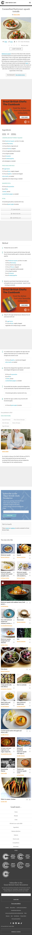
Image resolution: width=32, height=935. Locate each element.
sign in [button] (7, 528)
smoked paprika (10, 158)
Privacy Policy (23, 915)
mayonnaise (11, 186)
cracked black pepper (7, 194)
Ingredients (16, 827)
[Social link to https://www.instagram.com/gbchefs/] (16, 923)
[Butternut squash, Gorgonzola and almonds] (8, 632)
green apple (11, 204)
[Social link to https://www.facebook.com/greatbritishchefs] (10, 923)
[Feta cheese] (16, 657)
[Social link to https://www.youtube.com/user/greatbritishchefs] (18, 923)
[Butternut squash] (8, 548)
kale (9, 171)
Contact (7, 907)
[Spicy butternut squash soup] (24, 696)
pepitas (10, 173)
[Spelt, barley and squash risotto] (8, 696)
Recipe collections (16, 831)
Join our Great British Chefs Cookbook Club (14, 913)
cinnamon (8, 156)
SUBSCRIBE (10, 515)
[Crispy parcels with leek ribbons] (8, 678)
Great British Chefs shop (16, 910)
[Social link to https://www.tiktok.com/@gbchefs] (21, 923)
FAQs (25, 913)
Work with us (12, 907)
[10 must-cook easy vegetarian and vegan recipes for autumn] (8, 742)
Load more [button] (15, 807)
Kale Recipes (5, 423)
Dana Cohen (17, 14)
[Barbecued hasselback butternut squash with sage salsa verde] (24, 742)
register (13, 528)
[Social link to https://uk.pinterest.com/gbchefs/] (13, 923)
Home (16, 812)
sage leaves (7, 168)
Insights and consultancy (22, 907)
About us (7, 915)
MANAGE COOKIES (16, 931)
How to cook (16, 839)
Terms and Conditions (16, 918)
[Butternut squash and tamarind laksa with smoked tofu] (24, 566)
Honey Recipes (16, 423)
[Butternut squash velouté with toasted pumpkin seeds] (8, 566)
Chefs (16, 819)
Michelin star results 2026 (16, 823)
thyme (9, 148)
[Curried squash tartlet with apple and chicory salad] (16, 719)
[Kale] (24, 632)
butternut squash (10, 141)
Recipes (16, 815)
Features (16, 835)
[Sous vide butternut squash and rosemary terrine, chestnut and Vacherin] (8, 613)
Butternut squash (6, 53)
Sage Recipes (5, 426)
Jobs (12, 915)
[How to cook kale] (24, 678)
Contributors (16, 915)
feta (7, 189)
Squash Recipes (6, 419)
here (27, 63)
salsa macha (5, 176)
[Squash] (24, 548)
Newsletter (16, 846)
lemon (4, 191)
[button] (30, 3)
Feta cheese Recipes (19, 419)
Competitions (16, 842)
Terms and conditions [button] (7, 518)
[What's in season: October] (16, 788)
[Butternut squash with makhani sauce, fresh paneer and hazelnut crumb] (16, 591)
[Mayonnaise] (24, 613)
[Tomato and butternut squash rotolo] (24, 763)
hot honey (10, 143)
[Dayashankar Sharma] (8, 763)
